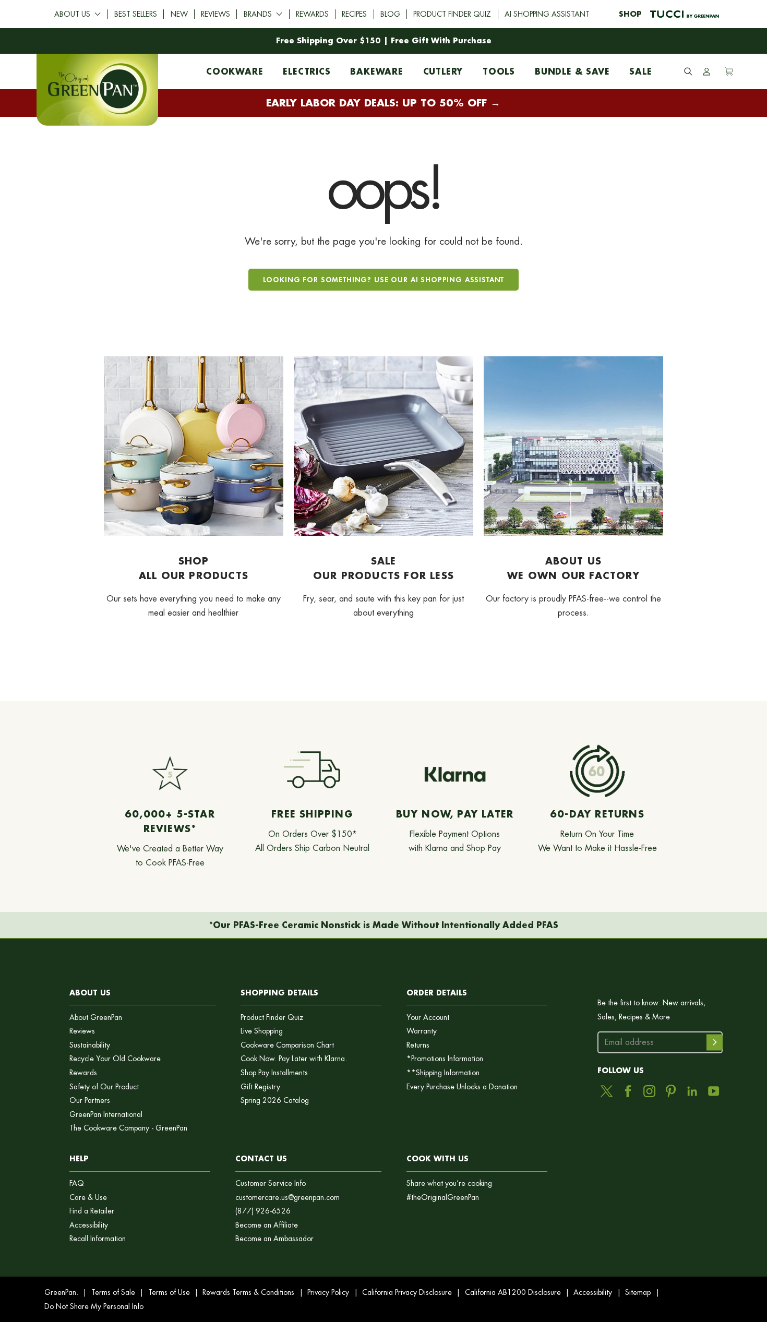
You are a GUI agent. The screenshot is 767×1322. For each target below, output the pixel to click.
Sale (640, 69)
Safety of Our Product (104, 1087)
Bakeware (376, 69)
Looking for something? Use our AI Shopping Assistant (384, 279)
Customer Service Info (270, 1183)
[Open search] (688, 71)
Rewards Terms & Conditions (248, 1292)
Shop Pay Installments (274, 1073)
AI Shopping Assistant (547, 14)
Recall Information (97, 1239)
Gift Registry (260, 1087)
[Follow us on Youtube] (713, 1091)
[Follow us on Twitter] (606, 1091)
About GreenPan (95, 1017)
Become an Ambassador (274, 1239)
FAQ (76, 1183)
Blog (390, 14)
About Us (72, 14)
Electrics (306, 69)
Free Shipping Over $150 (328, 40)
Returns (417, 1045)
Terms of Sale (113, 1292)
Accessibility (88, 1225)
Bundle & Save (572, 69)
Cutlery (443, 69)
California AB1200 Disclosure (513, 1292)
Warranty (421, 1031)
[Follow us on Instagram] (649, 1091)
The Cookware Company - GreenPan (128, 1128)
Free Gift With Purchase (441, 40)
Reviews (215, 14)
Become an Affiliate (266, 1225)
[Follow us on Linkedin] (692, 1091)
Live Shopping (262, 1031)
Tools (499, 69)
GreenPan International (105, 1115)
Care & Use (88, 1197)
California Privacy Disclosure (407, 1292)
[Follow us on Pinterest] (671, 1091)
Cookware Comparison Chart (287, 1045)
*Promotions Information (444, 1059)
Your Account (427, 1017)
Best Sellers (135, 14)
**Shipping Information (443, 1073)
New (179, 14)
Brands (258, 14)
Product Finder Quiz (452, 14)
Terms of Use (169, 1292)
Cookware (234, 69)
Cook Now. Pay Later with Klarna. (294, 1059)
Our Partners (89, 1100)
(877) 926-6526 (263, 1211)
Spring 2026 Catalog (275, 1100)
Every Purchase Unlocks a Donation (462, 1087)
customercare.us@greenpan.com (287, 1197)
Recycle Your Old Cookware (115, 1059)
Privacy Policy (328, 1292)
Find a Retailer (91, 1211)
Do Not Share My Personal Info (93, 1306)
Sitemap (638, 1292)
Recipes (354, 14)
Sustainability (89, 1045)
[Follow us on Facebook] (628, 1091)
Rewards (312, 14)
